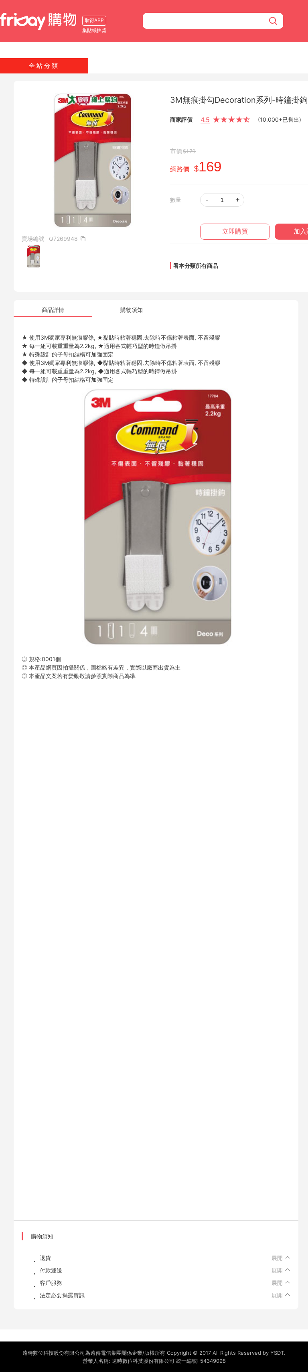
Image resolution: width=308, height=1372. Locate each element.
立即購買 (235, 231)
